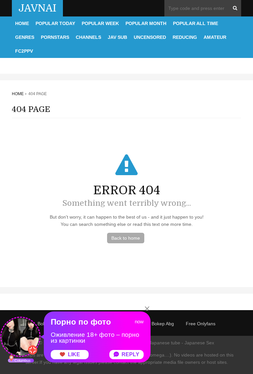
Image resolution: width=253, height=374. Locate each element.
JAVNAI (37, 8)
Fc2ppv (24, 51)
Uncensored (150, 37)
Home (22, 23)
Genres (24, 37)
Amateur (215, 37)
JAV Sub (117, 37)
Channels (88, 37)
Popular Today (55, 23)
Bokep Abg (163, 323)
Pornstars (55, 37)
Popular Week (100, 23)
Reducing (185, 37)
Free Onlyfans (200, 323)
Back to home (125, 238)
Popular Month (146, 23)
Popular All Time (195, 23)
